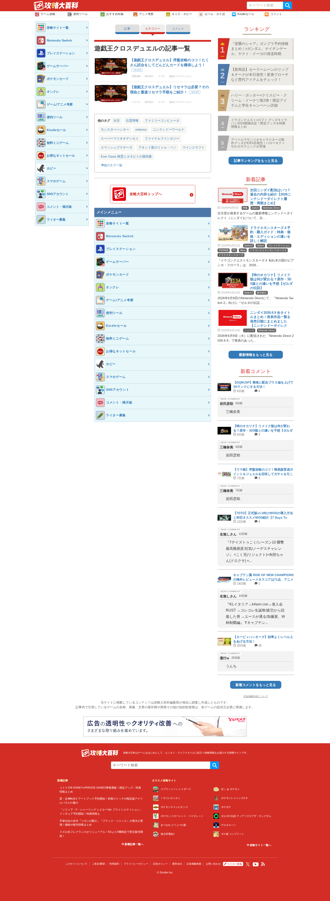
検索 (287, 5)
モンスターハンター (115, 129)
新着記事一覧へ (133, 844)
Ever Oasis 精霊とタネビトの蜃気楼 (126, 156)
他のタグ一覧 (112, 165)
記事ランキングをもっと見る (256, 160)
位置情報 (132, 120)
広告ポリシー (160, 863)
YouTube (256, 864)
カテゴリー (152, 28)
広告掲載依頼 (194, 863)
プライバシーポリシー (136, 863)
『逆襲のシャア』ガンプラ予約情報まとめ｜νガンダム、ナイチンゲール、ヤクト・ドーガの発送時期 (259, 49)
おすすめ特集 (115, 14)
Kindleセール (246, 14)
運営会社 (177, 863)
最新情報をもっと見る (256, 355)
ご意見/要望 (98, 863)
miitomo (141, 129)
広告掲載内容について (255, 696)
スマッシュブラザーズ (116, 147)
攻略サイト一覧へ (260, 845)
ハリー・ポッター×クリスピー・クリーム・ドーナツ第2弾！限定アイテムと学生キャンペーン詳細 (259, 100)
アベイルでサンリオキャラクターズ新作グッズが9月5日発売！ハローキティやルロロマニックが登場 (258, 143)
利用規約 (114, 863)
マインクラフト (194, 147)
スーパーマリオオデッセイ (120, 138)
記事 (127, 28)
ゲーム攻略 (48, 14)
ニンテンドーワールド (168, 129)
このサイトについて (76, 863)
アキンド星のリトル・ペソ (157, 147)
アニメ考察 (146, 14)
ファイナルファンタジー (162, 138)
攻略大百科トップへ (146, 194)
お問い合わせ (213, 863)
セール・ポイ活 (215, 14)
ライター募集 (234, 864)
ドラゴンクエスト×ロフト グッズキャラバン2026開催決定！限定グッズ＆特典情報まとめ (259, 123)
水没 (116, 120)
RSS (263, 864)
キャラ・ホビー (182, 14)
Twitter (247, 864)
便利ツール (80, 14)
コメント (276, 14)
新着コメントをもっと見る (255, 685)
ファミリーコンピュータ (162, 120)
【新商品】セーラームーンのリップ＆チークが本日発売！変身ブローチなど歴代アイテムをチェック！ (259, 74)
